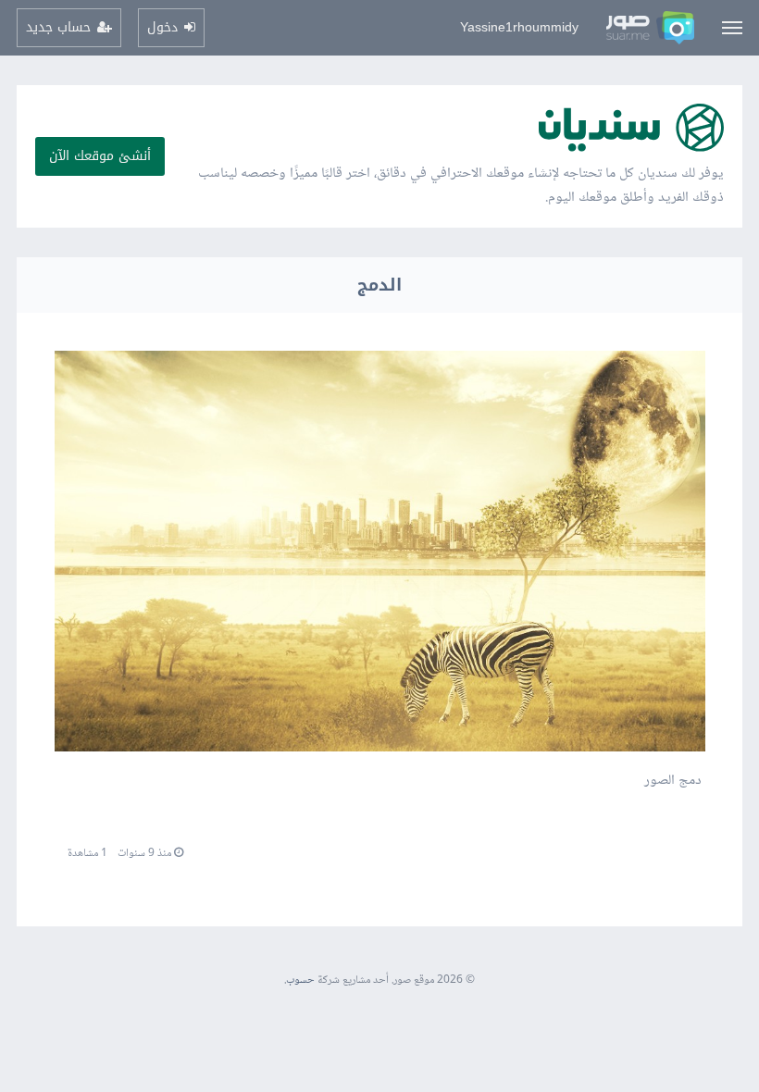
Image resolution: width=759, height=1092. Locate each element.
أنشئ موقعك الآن (100, 155)
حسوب (300, 980)
